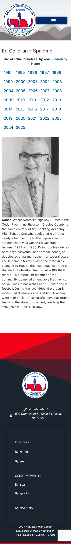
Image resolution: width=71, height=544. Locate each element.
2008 (57, 91)
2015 (20, 109)
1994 (8, 72)
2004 (8, 91)
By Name (21, 452)
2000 (21, 81)
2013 (56, 100)
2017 (44, 109)
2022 (44, 118)
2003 (57, 81)
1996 (32, 72)
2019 (8, 118)
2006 (33, 91)
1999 (8, 81)
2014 (8, 109)
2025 (20, 127)
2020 (20, 118)
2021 (32, 118)
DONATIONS (24, 508)
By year (20, 461)
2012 (44, 100)
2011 (32, 100)
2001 (32, 81)
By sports (22, 493)
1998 (56, 72)
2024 (8, 127)
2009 (8, 100)
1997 (44, 72)
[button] (53, 20)
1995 (20, 72)
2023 (57, 118)
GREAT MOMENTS (28, 476)
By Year (20, 484)
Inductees (22, 442)
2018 (56, 109)
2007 (45, 91)
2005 (20, 91)
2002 (45, 81)
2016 (32, 109)
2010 (20, 100)
